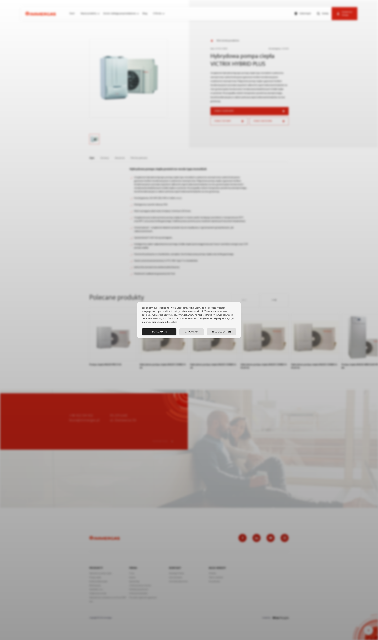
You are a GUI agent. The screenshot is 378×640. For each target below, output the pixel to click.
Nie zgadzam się (221, 332)
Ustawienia (191, 332)
